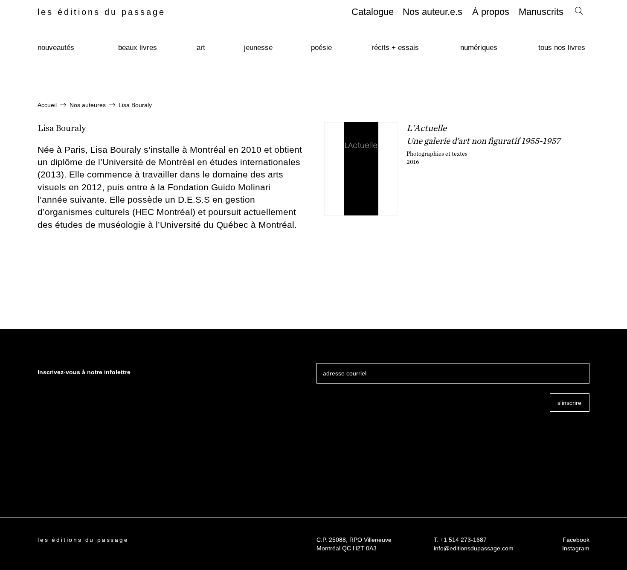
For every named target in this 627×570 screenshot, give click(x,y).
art (201, 48)
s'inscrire (569, 402)
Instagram (575, 548)
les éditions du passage (101, 12)
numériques (478, 48)
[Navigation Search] (578, 13)
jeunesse (258, 48)
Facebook (576, 539)
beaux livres (137, 48)
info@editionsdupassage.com (474, 548)
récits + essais (395, 48)
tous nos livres (561, 48)
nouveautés (56, 48)
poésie (321, 48)
